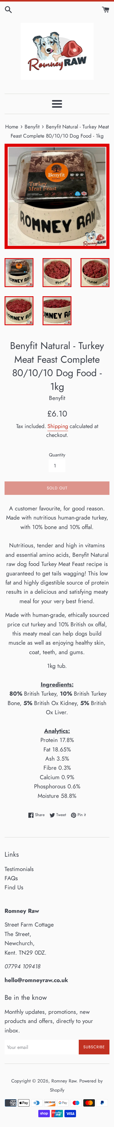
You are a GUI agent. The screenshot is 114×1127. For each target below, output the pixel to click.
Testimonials (19, 869)
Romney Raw (63, 1081)
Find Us (14, 887)
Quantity (57, 455)
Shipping (57, 426)
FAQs (11, 878)
